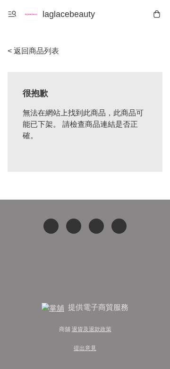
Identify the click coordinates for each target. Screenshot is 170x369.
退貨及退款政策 (91, 329)
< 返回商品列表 (33, 51)
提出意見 (85, 348)
